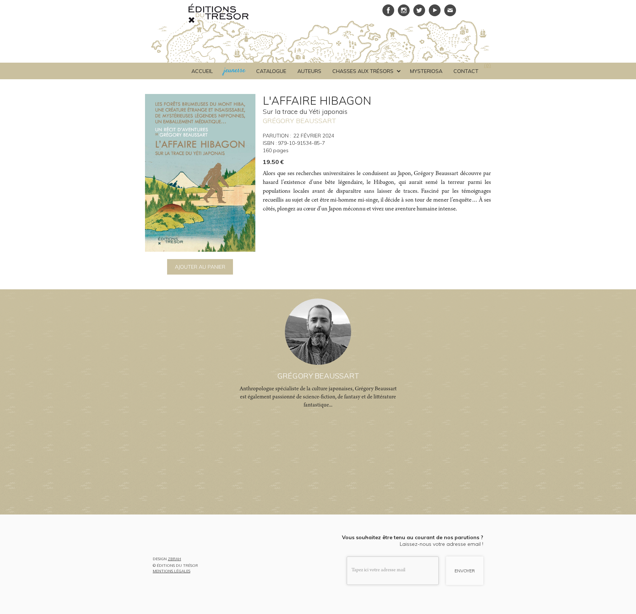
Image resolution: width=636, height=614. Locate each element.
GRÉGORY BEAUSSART (299, 120)
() (487, 66)
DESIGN (167, 559)
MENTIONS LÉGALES (171, 571)
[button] (365, 71)
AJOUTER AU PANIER (200, 267)
